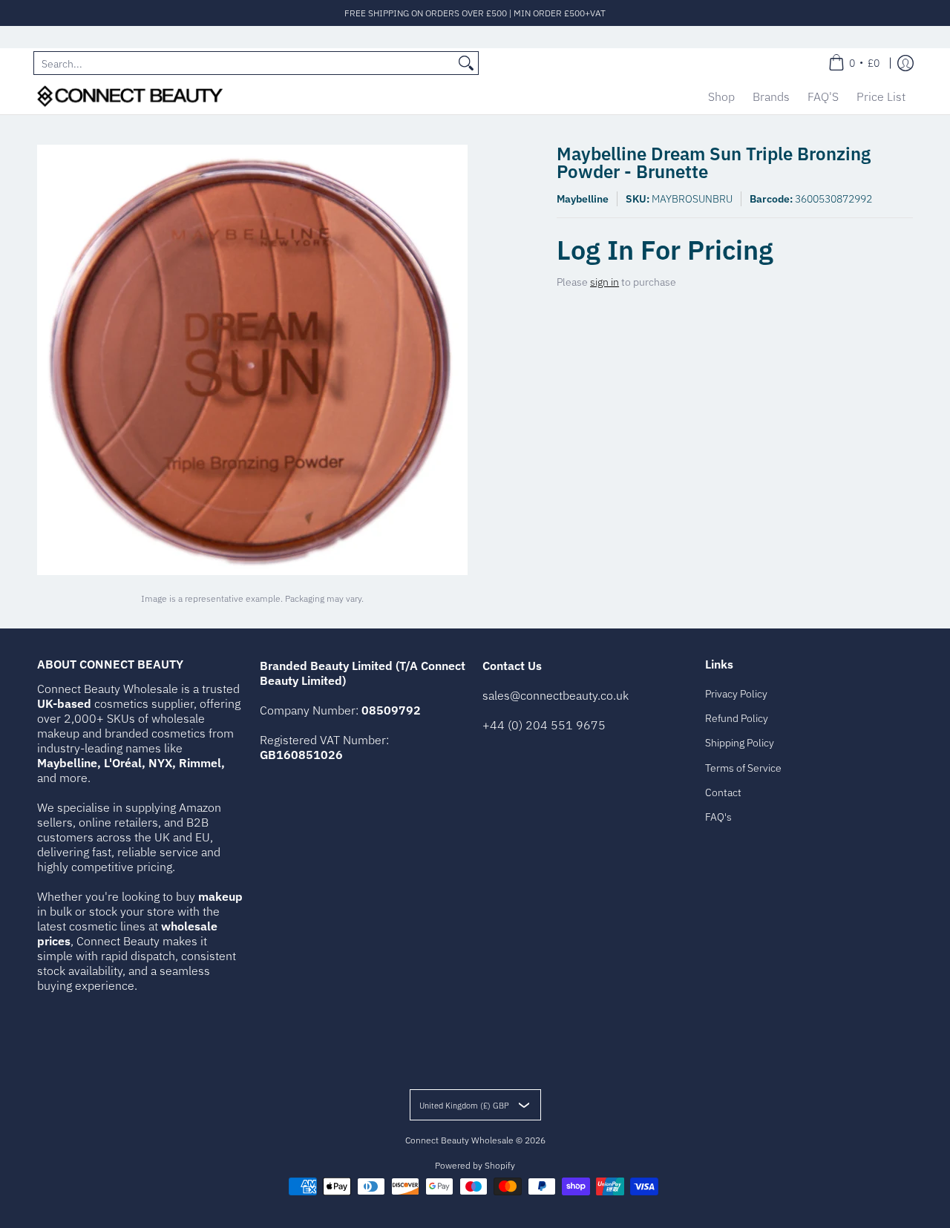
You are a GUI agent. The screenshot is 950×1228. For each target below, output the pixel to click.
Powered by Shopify (475, 1165)
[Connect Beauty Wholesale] (130, 96)
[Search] (466, 63)
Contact (723, 792)
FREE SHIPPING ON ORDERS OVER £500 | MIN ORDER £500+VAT (475, 13)
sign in (604, 282)
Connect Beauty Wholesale (459, 1140)
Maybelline (583, 199)
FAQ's (718, 817)
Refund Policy (736, 718)
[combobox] (244, 63)
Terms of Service (743, 768)
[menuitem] (854, 63)
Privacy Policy (736, 693)
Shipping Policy (739, 742)
